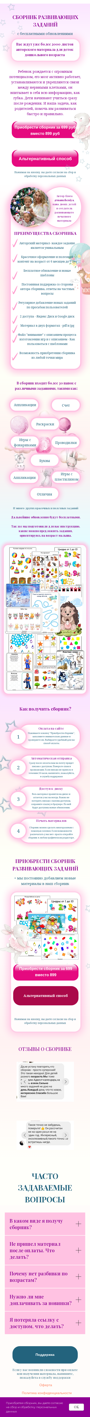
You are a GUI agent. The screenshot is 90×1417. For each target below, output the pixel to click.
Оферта (45, 1385)
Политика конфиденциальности (47, 1393)
